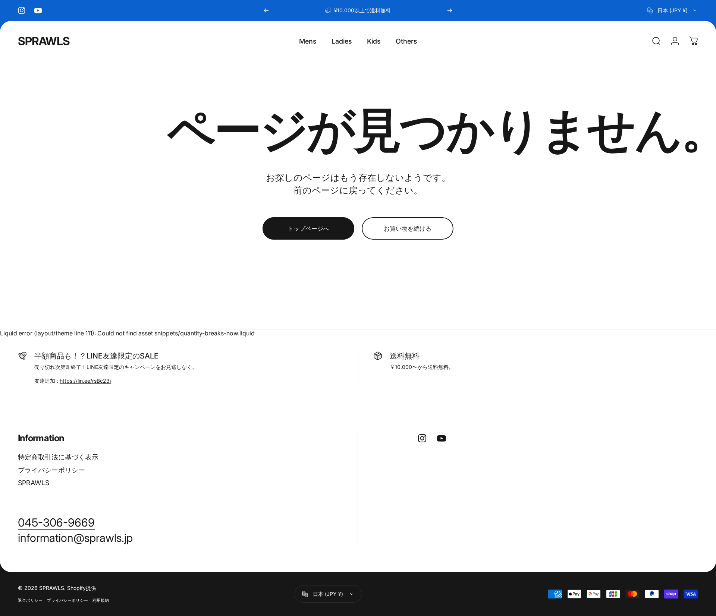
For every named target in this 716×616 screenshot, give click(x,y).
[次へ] (450, 10)
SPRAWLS (44, 41)
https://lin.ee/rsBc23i (85, 381)
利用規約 (100, 600)
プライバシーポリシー (51, 470)
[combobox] (672, 10)
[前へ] (266, 10)
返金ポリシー (30, 600)
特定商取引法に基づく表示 (58, 457)
